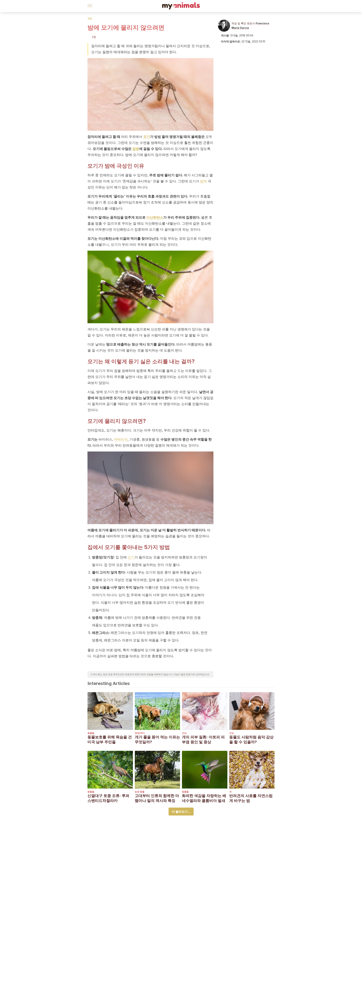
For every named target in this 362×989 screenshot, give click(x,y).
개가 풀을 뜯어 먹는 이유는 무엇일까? (157, 739)
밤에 (203, 181)
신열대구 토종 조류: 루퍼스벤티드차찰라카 (108, 798)
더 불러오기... (181, 811)
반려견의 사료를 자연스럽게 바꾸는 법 (251, 798)
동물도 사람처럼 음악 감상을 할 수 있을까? (251, 739)
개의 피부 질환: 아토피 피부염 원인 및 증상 (203, 739)
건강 (89, 18)
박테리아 (121, 439)
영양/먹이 (140, 733)
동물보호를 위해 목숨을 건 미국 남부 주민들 (109, 739)
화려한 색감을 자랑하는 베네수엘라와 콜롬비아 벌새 (204, 798)
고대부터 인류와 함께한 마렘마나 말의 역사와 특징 (157, 798)
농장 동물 (139, 791)
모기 (146, 137)
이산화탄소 (154, 217)
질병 (135, 149)
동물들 (90, 733)
